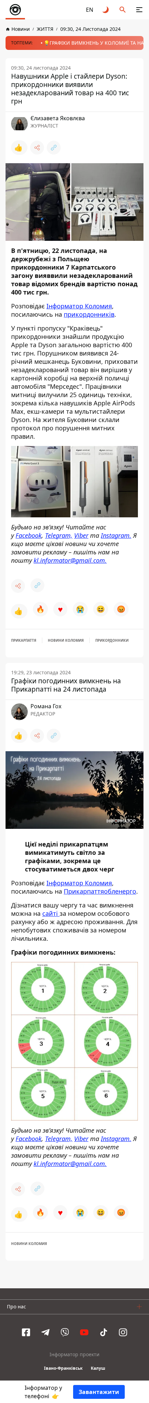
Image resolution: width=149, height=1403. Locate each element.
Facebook (29, 535)
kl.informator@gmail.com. (70, 560)
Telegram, (58, 535)
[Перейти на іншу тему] (106, 10)
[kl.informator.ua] (15, 9)
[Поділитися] (37, 148)
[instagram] (123, 1332)
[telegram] (45, 1332)
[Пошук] (123, 10)
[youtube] (84, 1332)
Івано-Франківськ (63, 1368)
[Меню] (139, 10)
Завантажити (99, 1392)
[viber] (65, 1332)
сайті (51, 913)
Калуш (98, 1368)
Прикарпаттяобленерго (100, 891)
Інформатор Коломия (79, 306)
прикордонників (89, 314)
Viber (81, 535)
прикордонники (112, 640)
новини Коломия (66, 640)
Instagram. (116, 535)
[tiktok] (103, 1332)
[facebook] (26, 1332)
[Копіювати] (54, 148)
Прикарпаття (23, 640)
